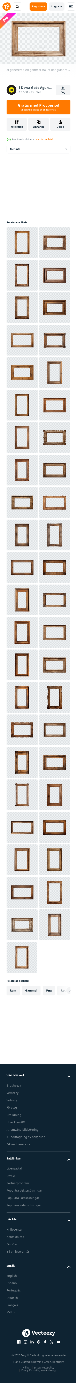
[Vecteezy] (6, 6)
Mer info (15, 147)
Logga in (56, 6)
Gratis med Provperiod (38, 107)
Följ (63, 92)
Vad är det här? (44, 139)
